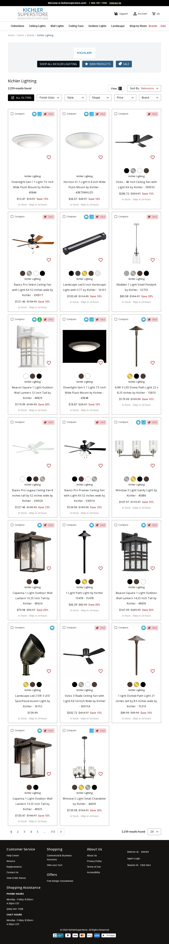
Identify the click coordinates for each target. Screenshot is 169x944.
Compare (19, 113)
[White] (139, 170)
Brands (153, 26)
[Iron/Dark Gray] (78, 273)
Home (11, 35)
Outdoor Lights (97, 26)
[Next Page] (60, 831)
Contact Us (115, 3)
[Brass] (84, 273)
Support (123, 13)
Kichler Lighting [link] (45, 35)
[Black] (126, 170)
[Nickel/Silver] (133, 170)
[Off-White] (97, 273)
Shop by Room (138, 26)
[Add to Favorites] (49, 157)
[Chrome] (126, 273)
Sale (163, 26)
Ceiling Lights (37, 26)
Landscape (117, 26)
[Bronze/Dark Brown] (146, 170)
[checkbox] (12, 113)
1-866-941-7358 (98, 3)
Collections (17, 26)
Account (142, 13)
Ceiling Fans (76, 26)
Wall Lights (57, 26)
